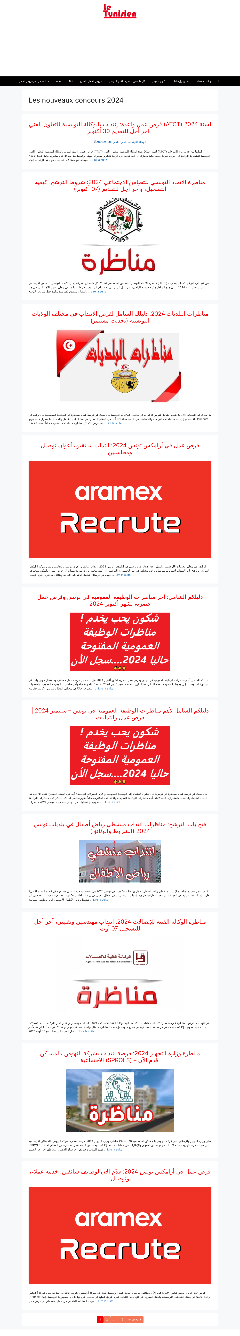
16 (123, 1319)
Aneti (59, 81)
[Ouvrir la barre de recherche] (219, 81)
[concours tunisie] (120, 11)
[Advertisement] (120, 49)
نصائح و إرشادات (180, 81)
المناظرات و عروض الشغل (32, 81)
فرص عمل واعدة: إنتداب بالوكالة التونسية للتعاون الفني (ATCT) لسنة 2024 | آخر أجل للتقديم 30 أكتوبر (120, 127)
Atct (71, 81)
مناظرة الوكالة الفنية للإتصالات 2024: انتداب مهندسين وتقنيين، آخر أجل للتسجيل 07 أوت (120, 925)
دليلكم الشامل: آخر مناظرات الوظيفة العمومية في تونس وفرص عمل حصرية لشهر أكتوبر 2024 (120, 600)
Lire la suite (99, 160)
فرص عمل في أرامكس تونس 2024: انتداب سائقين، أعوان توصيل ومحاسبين (120, 448)
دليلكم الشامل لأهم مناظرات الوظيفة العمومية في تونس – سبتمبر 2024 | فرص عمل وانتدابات (120, 714)
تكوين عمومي (158, 81)
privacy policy (203, 81)
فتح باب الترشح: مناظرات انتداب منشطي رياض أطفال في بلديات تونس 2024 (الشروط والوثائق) (120, 827)
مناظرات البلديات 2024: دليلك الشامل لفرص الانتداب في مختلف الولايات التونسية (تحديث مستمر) (120, 317)
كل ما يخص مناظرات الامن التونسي (126, 81)
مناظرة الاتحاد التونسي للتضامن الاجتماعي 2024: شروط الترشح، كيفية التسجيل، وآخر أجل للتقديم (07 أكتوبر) (120, 185)
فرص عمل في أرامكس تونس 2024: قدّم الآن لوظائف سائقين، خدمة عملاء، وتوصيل (120, 1175)
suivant (134, 1319)
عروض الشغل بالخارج (91, 81)
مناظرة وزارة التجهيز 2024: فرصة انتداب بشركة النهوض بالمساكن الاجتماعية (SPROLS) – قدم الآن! (120, 1056)
